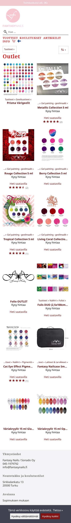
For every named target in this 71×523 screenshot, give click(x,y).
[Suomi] (19, 41)
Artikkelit (52, 38)
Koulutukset (30, 38)
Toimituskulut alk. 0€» (35, 2)
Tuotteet (10, 38)
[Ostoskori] (13, 41)
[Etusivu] (13, 26)
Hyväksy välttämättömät (24, 516)
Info (6, 41)
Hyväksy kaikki (50, 516)
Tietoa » (58, 510)
